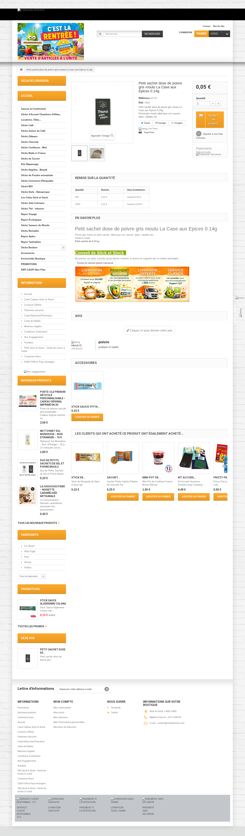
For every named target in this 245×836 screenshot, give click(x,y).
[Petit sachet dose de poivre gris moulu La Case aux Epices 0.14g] (79, 153)
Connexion (185, 32)
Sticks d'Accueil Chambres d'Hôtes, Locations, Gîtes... (40, 117)
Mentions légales (32, 326)
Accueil (27, 294)
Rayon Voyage (29, 214)
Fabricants (29, 534)
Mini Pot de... (151, 477)
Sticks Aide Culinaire (32, 203)
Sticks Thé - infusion (32, 208)
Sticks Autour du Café (33, 131)
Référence (144, 98)
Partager (161, 123)
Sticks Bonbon (29, 247)
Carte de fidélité (32, 321)
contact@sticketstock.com (171, 723)
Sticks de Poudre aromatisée (37, 175)
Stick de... (78, 477)
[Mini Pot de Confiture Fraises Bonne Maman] (158, 458)
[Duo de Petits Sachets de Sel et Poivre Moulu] (28, 469)
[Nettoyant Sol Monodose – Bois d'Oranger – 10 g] (28, 440)
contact (206, 26)
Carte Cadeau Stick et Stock (38, 299)
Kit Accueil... (187, 477)
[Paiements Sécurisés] (210, 154)
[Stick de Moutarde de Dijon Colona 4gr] (87, 458)
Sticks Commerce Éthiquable (37, 181)
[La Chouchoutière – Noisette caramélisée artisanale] (28, 495)
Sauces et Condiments (33, 109)
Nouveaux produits (36, 380)
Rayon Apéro (28, 236)
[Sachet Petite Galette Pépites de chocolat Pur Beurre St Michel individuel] (123, 458)
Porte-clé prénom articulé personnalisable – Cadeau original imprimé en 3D (52, 398)
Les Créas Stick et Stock (34, 197)
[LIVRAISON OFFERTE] (122, 14)
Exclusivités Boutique (33, 258)
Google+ (178, 123)
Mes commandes (62, 707)
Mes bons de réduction (64, 727)
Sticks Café (27, 125)
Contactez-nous (26, 717)
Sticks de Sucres (30, 158)
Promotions (30, 589)
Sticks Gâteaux (29, 136)
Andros (27, 567)
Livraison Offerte (32, 305)
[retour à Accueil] (21, 70)
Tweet (146, 123)
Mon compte (63, 701)
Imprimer (149, 132)
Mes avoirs (58, 712)
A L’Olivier (29, 546)
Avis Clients (235, 314)
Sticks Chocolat (29, 142)
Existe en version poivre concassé (95, 263)
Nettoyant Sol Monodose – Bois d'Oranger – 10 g (51, 434)
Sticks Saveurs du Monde (35, 225)
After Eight (29, 551)
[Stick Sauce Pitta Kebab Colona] (87, 387)
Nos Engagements (33, 337)
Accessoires (27, 253)
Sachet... (113, 477)
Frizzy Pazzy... (223, 477)
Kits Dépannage (29, 164)
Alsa (26, 556)
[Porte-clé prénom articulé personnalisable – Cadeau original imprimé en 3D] (28, 401)
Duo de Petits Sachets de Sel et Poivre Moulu (52, 463)
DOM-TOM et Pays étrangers (39, 361)
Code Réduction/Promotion (37, 315)
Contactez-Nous (32, 356)
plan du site (218, 26)
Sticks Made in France (33, 153)
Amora (27, 562)
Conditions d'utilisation (35, 331)
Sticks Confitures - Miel (34, 147)
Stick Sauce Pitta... (85, 406)
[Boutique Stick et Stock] (51, 41)
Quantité (200, 98)
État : (141, 102)
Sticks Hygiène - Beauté (34, 169)
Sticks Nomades (30, 231)
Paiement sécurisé (33, 310)
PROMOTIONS (29, 264)
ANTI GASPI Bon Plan (33, 269)
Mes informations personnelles (68, 722)
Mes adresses (60, 717)
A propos (28, 342)
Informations (31, 283)
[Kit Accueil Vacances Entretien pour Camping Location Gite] (194, 458)
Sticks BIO (27, 186)
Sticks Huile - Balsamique (35, 192)
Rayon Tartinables (31, 242)
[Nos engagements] (35, 371)
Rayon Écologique (31, 219)
